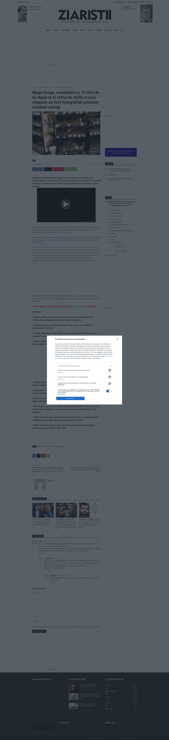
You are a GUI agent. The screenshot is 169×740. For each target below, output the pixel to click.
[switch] (108, 370)
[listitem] (84, 366)
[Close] (118, 339)
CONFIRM (70, 398)
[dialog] (84, 370)
